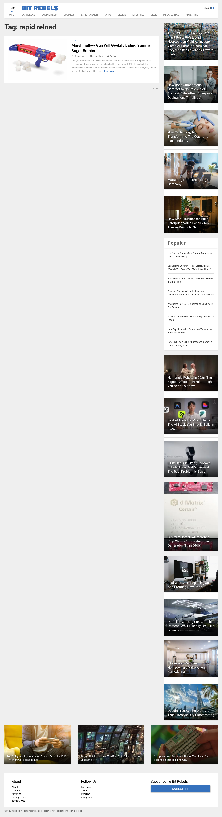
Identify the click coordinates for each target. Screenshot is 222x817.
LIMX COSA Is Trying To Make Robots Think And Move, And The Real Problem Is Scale (189, 467)
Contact (16, 790)
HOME (11, 15)
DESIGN (122, 15)
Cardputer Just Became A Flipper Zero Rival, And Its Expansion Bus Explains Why (183, 758)
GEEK (154, 15)
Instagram (86, 797)
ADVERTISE (192, 15)
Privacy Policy (19, 797)
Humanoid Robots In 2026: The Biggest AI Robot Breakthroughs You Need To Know (190, 382)
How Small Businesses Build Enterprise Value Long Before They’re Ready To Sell (189, 223)
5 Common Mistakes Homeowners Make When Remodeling (186, 667)
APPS (108, 15)
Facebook (86, 787)
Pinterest (85, 794)
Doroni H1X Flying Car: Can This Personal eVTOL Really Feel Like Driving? (191, 626)
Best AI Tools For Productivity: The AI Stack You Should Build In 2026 (191, 424)
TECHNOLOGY (27, 15)
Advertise (16, 794)
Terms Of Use (18, 800)
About (15, 787)
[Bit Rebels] (38, 9)
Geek (74, 41)
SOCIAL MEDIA (49, 15)
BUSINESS (69, 15)
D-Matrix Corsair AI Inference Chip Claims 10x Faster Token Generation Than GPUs (189, 541)
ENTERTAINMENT (90, 15)
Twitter (84, 790)
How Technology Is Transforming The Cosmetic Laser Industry (188, 136)
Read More (109, 71)
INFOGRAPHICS (171, 15)
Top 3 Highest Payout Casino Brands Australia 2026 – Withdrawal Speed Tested (36, 758)
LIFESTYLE (138, 15)
